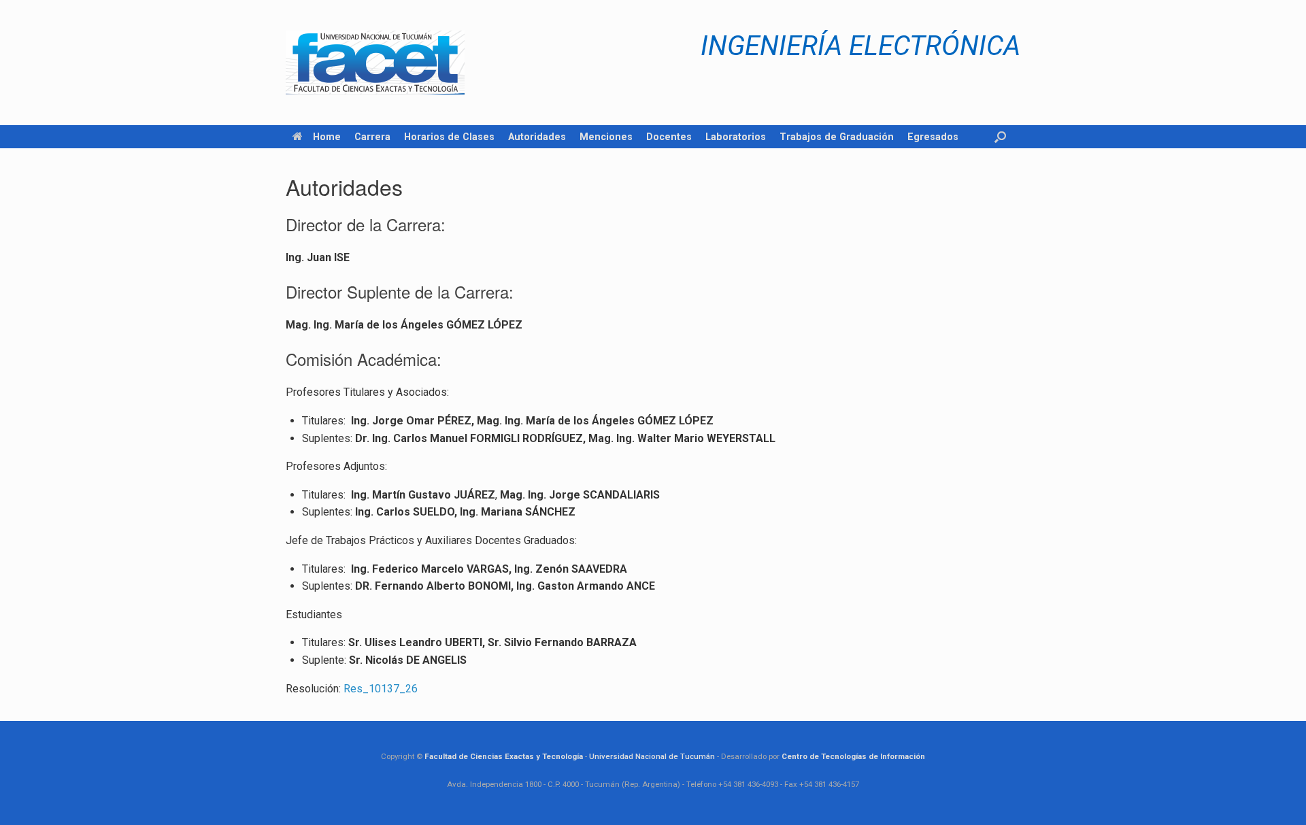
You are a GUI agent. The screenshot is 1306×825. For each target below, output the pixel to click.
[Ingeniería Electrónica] (375, 63)
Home (327, 136)
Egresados (932, 136)
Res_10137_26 (381, 688)
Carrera (372, 136)
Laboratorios (735, 136)
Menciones (606, 136)
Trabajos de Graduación (837, 136)
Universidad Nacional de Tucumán (652, 756)
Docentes (669, 136)
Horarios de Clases (449, 136)
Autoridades (537, 136)
